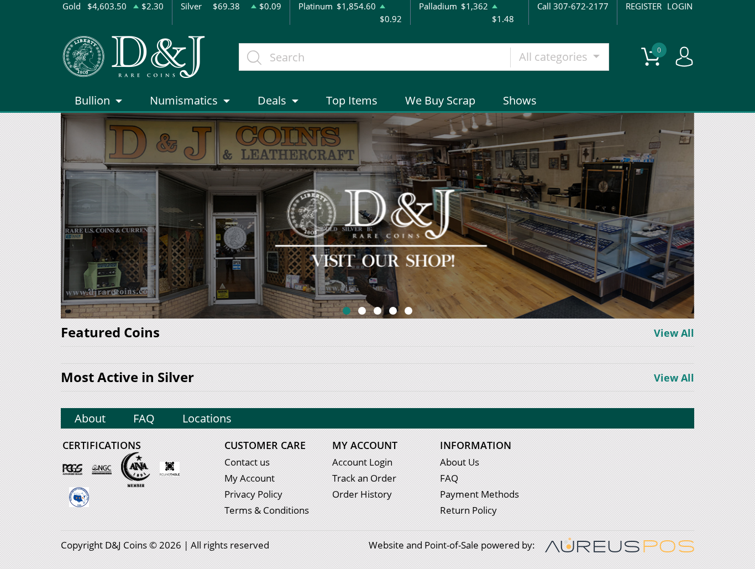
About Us (459, 462)
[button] (346, 311)
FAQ (144, 418)
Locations (207, 418)
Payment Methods (479, 494)
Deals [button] (272, 100)
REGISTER (644, 6)
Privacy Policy (253, 494)
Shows (520, 100)
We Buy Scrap (440, 100)
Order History (362, 494)
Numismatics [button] (184, 100)
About (90, 418)
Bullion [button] (92, 100)
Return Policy (468, 510)
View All (674, 333)
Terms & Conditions (266, 510)
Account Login (362, 462)
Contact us (247, 462)
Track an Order (364, 478)
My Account (249, 478)
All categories (554, 56)
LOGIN (680, 6)
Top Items (352, 100)
